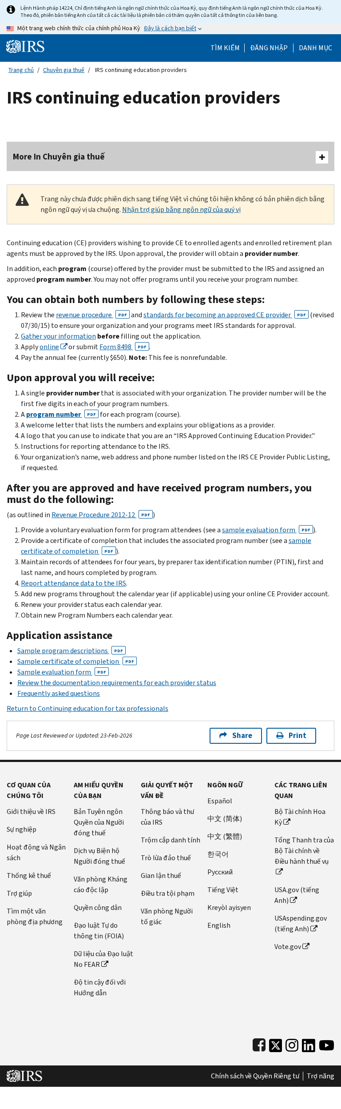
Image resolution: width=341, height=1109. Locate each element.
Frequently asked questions (58, 693)
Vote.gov (287, 946)
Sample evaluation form (61, 672)
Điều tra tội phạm (167, 893)
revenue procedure (91, 314)
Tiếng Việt (222, 889)
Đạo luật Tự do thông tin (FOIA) (99, 931)
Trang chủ (21, 70)
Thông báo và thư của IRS (167, 817)
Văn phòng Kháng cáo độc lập (100, 884)
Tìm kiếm (225, 48)
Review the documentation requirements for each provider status (116, 682)
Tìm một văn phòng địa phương (35, 916)
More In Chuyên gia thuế (59, 156)
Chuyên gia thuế (63, 70)
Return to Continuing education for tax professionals (87, 708)
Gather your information (58, 336)
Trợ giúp (19, 893)
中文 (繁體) (224, 836)
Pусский (220, 872)
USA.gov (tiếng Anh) (296, 895)
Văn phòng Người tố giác (167, 916)
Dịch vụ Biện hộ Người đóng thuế (99, 856)
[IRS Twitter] (275, 1043)
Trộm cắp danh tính (170, 840)
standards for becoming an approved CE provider (224, 314)
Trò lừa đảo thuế (166, 857)
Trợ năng (320, 1076)
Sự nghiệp (21, 829)
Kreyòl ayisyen (229, 907)
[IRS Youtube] (326, 1043)
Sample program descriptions (70, 650)
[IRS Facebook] (259, 1043)
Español (219, 801)
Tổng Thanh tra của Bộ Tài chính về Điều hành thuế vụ (304, 850)
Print (297, 735)
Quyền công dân (98, 907)
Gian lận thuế (161, 875)
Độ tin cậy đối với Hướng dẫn (100, 987)
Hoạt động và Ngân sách (36, 852)
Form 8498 (123, 346)
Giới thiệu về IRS (31, 811)
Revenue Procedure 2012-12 (101, 514)
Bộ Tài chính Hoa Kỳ (299, 817)
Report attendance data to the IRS (73, 583)
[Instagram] (291, 1043)
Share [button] (242, 735)
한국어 (218, 854)
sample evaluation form (266, 530)
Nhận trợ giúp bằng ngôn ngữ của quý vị (181, 209)
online (49, 346)
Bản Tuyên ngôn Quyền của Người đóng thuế (99, 822)
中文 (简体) (224, 818)
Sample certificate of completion (75, 661)
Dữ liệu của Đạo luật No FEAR (103, 959)
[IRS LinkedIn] (308, 1043)
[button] (269, 48)
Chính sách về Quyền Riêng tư (255, 1076)
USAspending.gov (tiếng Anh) (300, 923)
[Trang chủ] (25, 46)
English (218, 925)
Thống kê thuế (29, 875)
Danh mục (315, 48)
